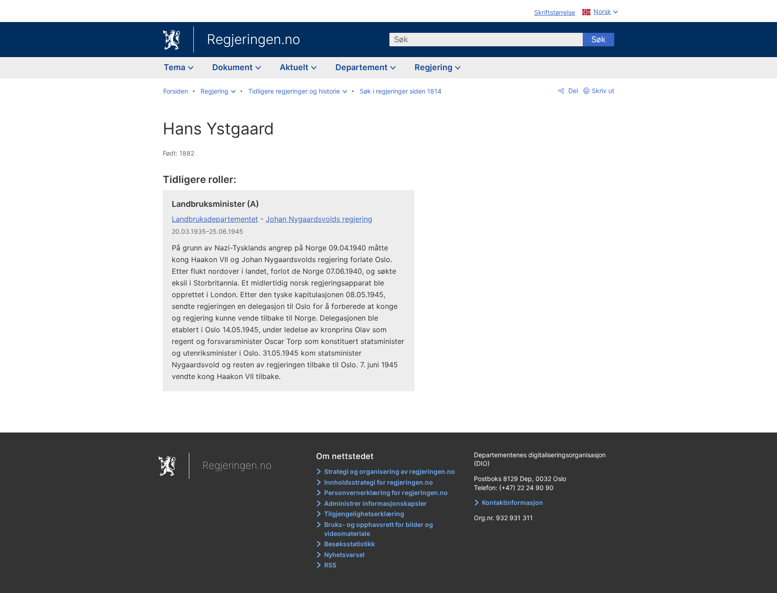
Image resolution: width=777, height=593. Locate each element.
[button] (218, 91)
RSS (330, 565)
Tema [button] (175, 67)
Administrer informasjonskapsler (375, 503)
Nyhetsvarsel (344, 554)
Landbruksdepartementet (215, 218)
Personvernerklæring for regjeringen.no (386, 492)
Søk (598, 39)
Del (572, 90)
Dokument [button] (233, 67)
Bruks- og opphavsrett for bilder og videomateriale (378, 529)
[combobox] (486, 39)
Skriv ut (603, 90)
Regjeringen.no (253, 39)
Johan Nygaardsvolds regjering (319, 218)
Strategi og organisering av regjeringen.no (389, 471)
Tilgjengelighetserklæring (364, 513)
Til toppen (293, 419)
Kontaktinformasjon (512, 502)
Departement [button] (362, 67)
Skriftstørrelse (554, 12)
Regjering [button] (434, 67)
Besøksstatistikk (349, 544)
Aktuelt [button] (295, 67)
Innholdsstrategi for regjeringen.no (378, 482)
